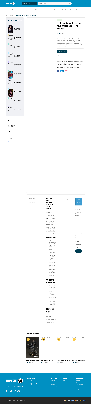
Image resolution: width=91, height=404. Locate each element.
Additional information (32, 201)
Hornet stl (64, 67)
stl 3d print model (76, 67)
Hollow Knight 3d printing (64, 61)
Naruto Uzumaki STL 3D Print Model (18, 75)
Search (70, 3)
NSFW (11, 15)
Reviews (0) (32, 205)
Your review (78, 218)
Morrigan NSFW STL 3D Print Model (17, 93)
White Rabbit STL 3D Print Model (17, 29)
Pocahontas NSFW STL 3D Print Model (17, 57)
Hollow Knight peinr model (63, 63)
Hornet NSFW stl (68, 66)
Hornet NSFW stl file (76, 66)
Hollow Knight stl (73, 63)
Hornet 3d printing (63, 64)
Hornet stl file (69, 67)
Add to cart (62, 51)
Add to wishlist (61, 55)
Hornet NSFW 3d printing (73, 64)
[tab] (34, 198)
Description (32, 198)
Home (7, 15)
